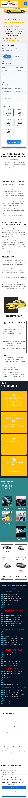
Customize (14, 791)
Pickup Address (6, 88)
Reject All (14, 795)
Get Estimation (14, 142)
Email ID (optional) (7, 75)
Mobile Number (19, 67)
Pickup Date (5, 96)
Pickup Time (18, 96)
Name (3, 67)
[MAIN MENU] (25, 3)
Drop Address (18, 88)
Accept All (14, 787)
